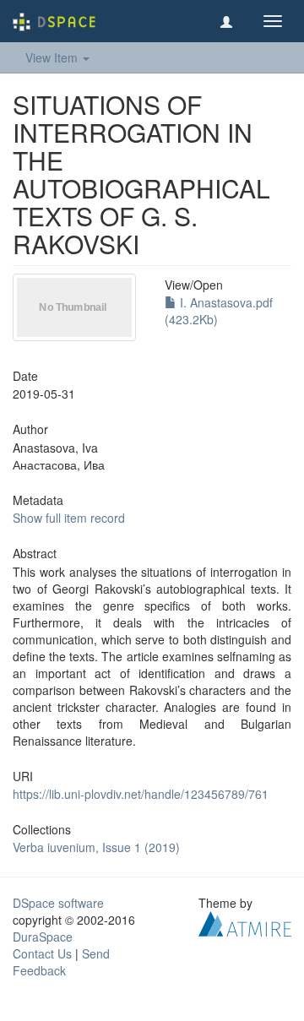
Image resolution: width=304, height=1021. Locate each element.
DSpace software (58, 902)
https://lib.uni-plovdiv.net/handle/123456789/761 (141, 793)
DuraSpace (43, 936)
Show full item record (69, 517)
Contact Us (42, 953)
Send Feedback (61, 962)
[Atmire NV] (244, 922)
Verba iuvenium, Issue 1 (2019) (96, 847)
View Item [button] (53, 57)
